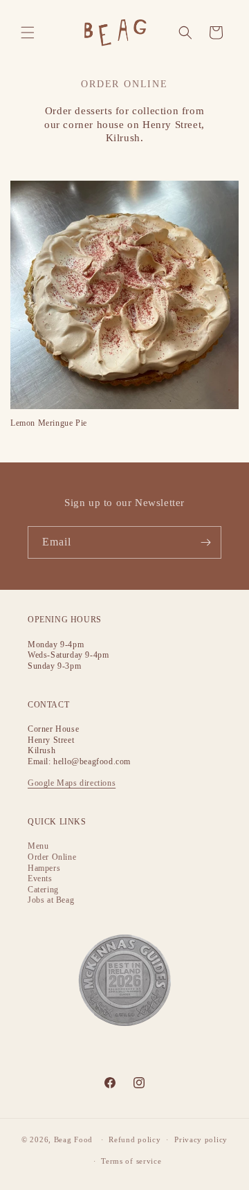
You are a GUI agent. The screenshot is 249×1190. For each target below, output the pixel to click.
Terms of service (131, 1161)
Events (40, 878)
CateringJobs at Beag (51, 895)
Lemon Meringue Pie (48, 423)
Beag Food (73, 1139)
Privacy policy (201, 1139)
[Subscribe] (205, 542)
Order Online (52, 857)
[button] (27, 32)
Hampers (44, 868)
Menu (38, 846)
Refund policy (134, 1139)
